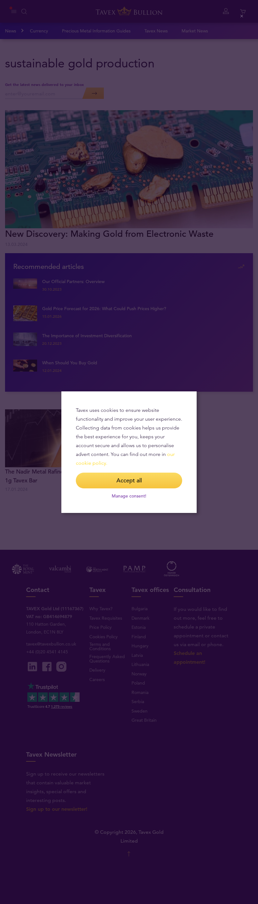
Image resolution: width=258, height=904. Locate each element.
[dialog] (129, 452)
